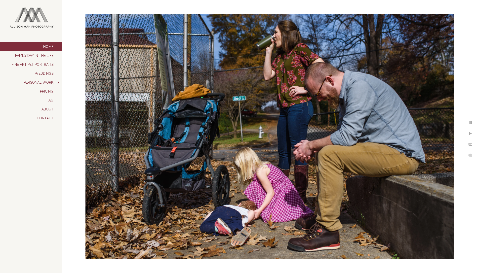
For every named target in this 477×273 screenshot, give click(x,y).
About (47, 109)
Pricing (46, 91)
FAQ (50, 100)
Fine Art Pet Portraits (32, 65)
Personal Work (38, 82)
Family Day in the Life (34, 56)
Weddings (44, 73)
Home (48, 47)
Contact (45, 118)
